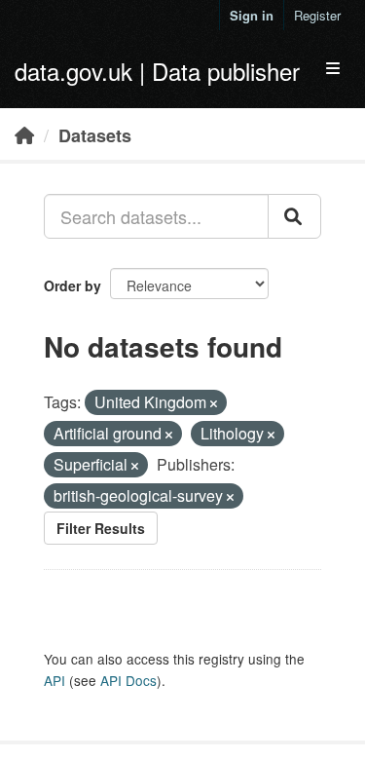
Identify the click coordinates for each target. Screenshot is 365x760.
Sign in (252, 15)
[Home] (24, 134)
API (54, 680)
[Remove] (213, 403)
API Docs (128, 680)
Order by (72, 285)
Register (317, 15)
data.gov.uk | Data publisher (157, 71)
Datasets (94, 135)
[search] (294, 216)
